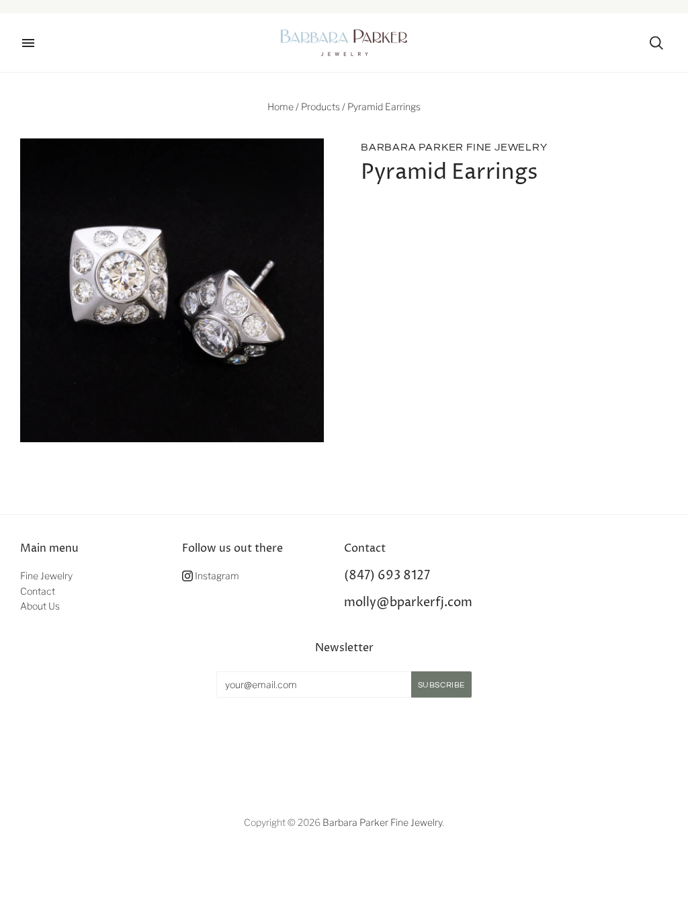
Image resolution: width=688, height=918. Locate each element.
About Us (40, 606)
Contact (37, 591)
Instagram (216, 575)
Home (280, 106)
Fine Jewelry (46, 575)
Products (320, 106)
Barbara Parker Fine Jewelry (454, 147)
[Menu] (28, 43)
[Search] (656, 43)
